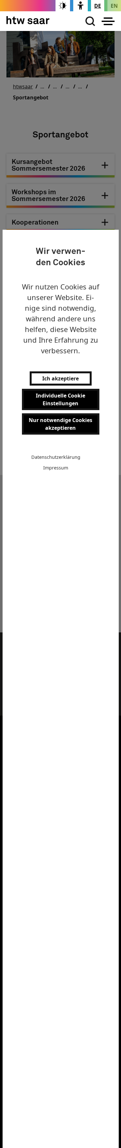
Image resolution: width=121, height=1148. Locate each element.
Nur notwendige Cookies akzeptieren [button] (60, 424)
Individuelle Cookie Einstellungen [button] (60, 399)
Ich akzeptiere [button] (60, 378)
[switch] (63, 6)
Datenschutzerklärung (55, 457)
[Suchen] (88, 21)
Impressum (55, 468)
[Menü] (108, 21)
